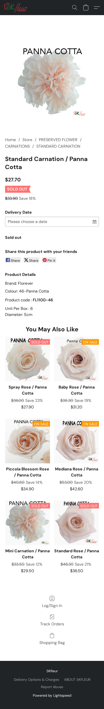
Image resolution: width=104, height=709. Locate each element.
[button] (16, 7)
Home (10, 139)
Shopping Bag (52, 642)
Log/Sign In (52, 605)
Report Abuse (52, 687)
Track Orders (52, 624)
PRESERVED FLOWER (58, 139)
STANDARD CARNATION (58, 146)
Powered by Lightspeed (52, 695)
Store (27, 139)
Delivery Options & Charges (36, 679)
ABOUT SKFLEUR (77, 679)
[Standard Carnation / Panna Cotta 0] (52, 82)
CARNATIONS (17, 146)
